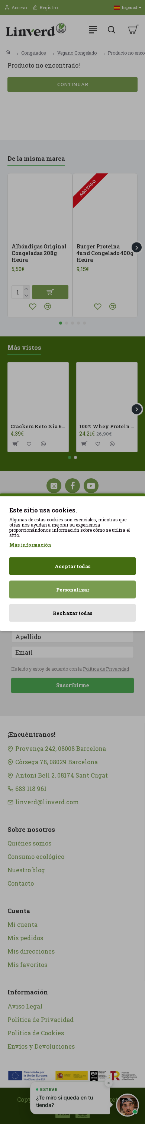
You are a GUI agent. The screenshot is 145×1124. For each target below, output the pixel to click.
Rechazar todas (72, 612)
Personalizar (72, 589)
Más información (30, 544)
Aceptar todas (72, 566)
